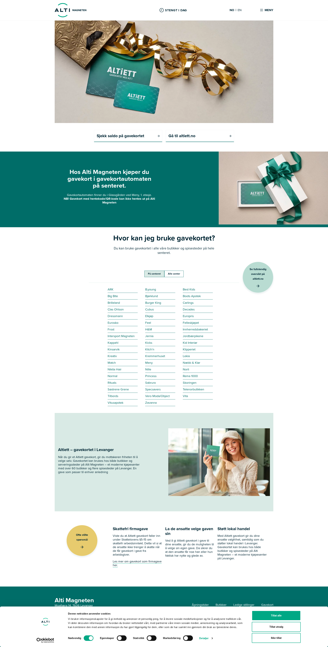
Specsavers (153, 389)
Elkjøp (149, 316)
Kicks (148, 342)
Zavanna (151, 402)
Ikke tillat (276, 637)
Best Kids (189, 289)
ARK (110, 289)
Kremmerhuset (155, 356)
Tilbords (113, 396)
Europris (188, 316)
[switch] (122, 638)
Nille (148, 369)
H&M (148, 329)
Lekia (186, 356)
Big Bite (113, 296)
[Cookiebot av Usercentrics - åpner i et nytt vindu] (45, 640)
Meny (149, 362)
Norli (186, 369)
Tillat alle (276, 615)
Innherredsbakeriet (195, 329)
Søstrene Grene (118, 389)
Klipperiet (189, 349)
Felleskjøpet (191, 323)
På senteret (154, 274)
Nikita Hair (114, 369)
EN (240, 10)
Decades (189, 309)
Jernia (149, 336)
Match (112, 362)
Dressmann (115, 316)
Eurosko (113, 323)
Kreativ (112, 356)
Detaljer (204, 638)
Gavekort (267, 605)
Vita (185, 396)
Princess (150, 376)
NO (232, 10)
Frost (111, 329)
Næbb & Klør (191, 362)
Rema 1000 (190, 376)
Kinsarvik (114, 349)
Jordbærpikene (193, 336)
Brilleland (114, 303)
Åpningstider (200, 605)
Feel (148, 323)
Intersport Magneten (121, 336)
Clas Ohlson (116, 309)
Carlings (188, 303)
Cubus (149, 309)
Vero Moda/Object (157, 396)
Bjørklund (151, 296)
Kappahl (113, 342)
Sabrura (150, 382)
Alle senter (174, 274)
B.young (150, 289)
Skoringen (189, 382)
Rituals (112, 382)
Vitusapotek (115, 402)
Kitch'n (149, 349)
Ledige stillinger (243, 605)
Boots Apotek (192, 296)
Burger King (153, 303)
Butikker (221, 605)
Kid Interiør (190, 342)
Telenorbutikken (193, 389)
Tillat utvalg (276, 626)
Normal (112, 376)
